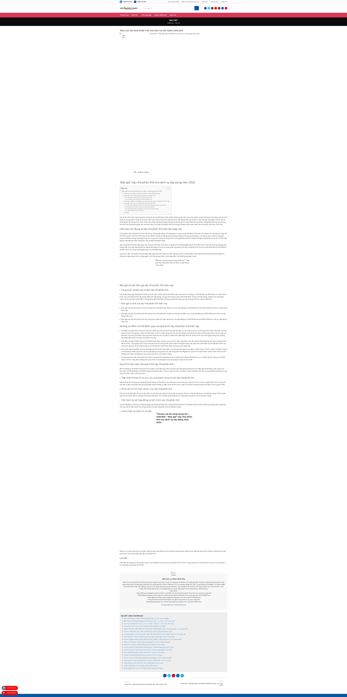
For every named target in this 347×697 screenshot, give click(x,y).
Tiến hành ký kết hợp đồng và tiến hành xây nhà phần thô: (143, 209)
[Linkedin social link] (222, 8)
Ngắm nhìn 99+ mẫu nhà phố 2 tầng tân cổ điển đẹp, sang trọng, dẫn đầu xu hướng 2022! (156, 629)
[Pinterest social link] (219, 8)
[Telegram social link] (182, 675)
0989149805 (11, 688)
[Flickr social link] (226, 8)
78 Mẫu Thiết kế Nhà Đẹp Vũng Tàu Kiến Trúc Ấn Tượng (143, 655)
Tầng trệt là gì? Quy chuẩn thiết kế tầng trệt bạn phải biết (144, 626)
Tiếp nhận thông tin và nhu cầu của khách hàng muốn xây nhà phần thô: (146, 205)
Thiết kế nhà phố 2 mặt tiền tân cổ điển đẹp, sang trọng (143, 663)
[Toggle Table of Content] (168, 188)
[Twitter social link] (208, 8)
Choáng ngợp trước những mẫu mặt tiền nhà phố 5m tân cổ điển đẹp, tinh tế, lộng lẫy (155, 634)
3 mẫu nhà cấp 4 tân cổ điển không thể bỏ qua (141, 665)
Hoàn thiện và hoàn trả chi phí (136, 210)
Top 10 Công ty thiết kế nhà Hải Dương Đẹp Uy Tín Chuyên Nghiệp (148, 658)
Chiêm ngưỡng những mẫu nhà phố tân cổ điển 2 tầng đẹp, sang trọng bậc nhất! (153, 639)
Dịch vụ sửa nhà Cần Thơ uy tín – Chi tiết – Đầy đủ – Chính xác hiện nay (149, 624)
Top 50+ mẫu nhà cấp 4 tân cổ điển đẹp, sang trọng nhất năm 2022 (148, 631)
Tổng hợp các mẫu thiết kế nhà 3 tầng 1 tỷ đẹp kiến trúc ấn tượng (147, 660)
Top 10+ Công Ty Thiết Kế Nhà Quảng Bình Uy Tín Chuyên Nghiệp (147, 642)
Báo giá (177, 23)
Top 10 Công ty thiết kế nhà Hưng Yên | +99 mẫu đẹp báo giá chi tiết (148, 650)
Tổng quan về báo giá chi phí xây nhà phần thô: (139, 197)
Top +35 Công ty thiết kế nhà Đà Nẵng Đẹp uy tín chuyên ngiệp (146, 618)
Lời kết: (127, 212)
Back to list (173, 683)
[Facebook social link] (205, 8)
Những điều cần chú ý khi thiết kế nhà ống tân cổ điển (143, 668)
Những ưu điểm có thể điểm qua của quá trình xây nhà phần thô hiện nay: (147, 201)
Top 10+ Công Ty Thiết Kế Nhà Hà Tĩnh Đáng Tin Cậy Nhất (144, 645)
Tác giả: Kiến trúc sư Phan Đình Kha (173, 605)
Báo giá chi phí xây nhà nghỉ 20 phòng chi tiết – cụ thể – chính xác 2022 (149, 621)
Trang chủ (170, 23)
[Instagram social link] (212, 8)
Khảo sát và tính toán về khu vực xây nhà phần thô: (141, 207)
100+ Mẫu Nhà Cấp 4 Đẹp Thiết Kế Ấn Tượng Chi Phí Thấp (144, 652)
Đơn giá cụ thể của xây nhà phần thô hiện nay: (139, 199)
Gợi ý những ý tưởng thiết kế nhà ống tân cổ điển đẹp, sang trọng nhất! (149, 637)
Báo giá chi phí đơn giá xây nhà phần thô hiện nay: (140, 195)
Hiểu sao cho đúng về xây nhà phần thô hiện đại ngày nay (142, 193)
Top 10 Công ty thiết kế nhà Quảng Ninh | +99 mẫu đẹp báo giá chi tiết (149, 647)
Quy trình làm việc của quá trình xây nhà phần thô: (140, 203)
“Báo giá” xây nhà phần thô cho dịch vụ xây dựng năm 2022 (142, 191)
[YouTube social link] (215, 8)
